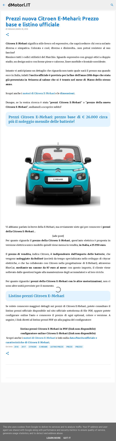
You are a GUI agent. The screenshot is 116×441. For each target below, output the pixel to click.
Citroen (32, 347)
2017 (24, 347)
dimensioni (67, 93)
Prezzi (69, 347)
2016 (16, 347)
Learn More (54, 438)
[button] (7, 35)
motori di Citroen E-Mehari (39, 93)
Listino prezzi (57, 347)
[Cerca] (112, 5)
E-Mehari (43, 347)
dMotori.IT (19, 4)
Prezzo (79, 347)
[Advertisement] (58, 406)
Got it (67, 438)
